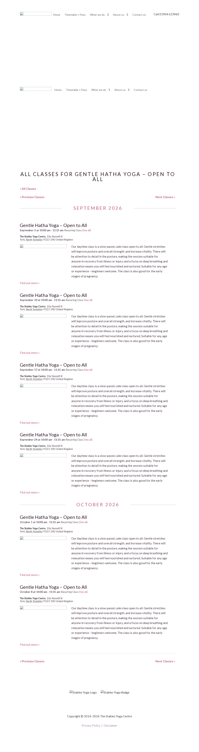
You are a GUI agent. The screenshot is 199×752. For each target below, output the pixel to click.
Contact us (139, 14)
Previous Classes (32, 197)
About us (118, 14)
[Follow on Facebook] (96, 735)
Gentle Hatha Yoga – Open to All (53, 225)
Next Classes (165, 197)
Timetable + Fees (75, 14)
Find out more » (30, 283)
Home (56, 14)
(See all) (86, 230)
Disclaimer (110, 725)
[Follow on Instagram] (103, 735)
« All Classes (28, 188)
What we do (97, 14)
